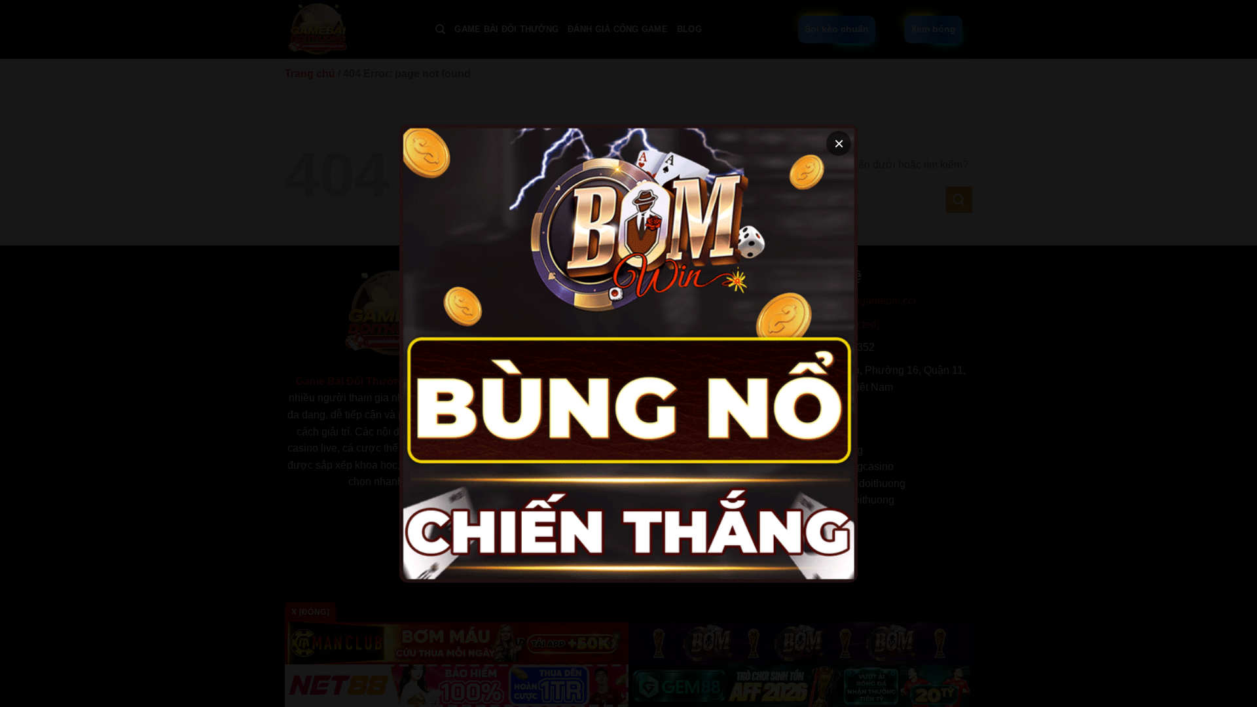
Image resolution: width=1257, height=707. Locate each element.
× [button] (839, 143)
